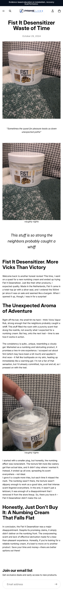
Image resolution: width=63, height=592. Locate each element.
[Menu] (3, 10)
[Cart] (59, 11)
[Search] (10, 11)
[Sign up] (56, 584)
